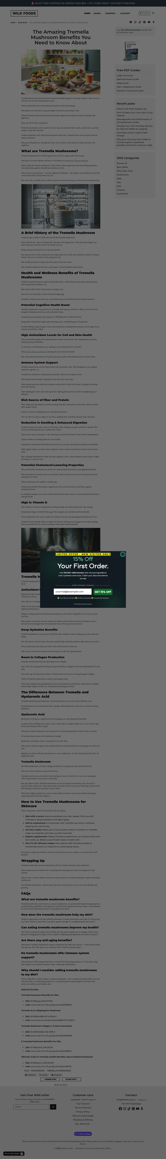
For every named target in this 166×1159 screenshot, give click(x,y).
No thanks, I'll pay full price (83, 604)
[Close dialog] (122, 554)
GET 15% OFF (103, 592)
